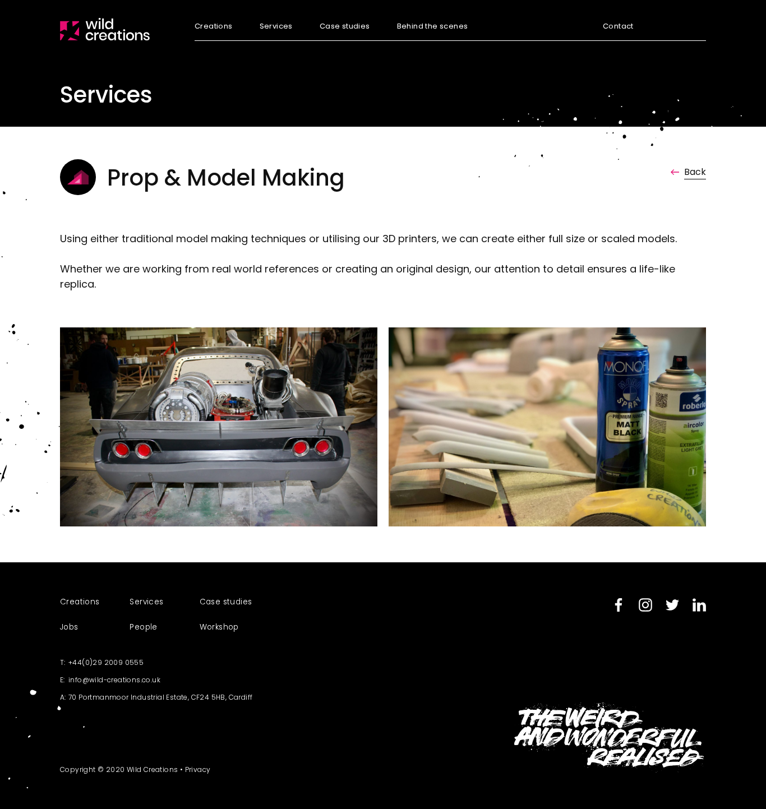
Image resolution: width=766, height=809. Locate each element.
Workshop (219, 627)
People (143, 627)
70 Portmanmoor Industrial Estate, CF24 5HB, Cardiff (160, 697)
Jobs (69, 627)
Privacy (198, 769)
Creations (214, 26)
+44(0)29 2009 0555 (106, 662)
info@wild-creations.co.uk (114, 680)
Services (276, 26)
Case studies (345, 26)
